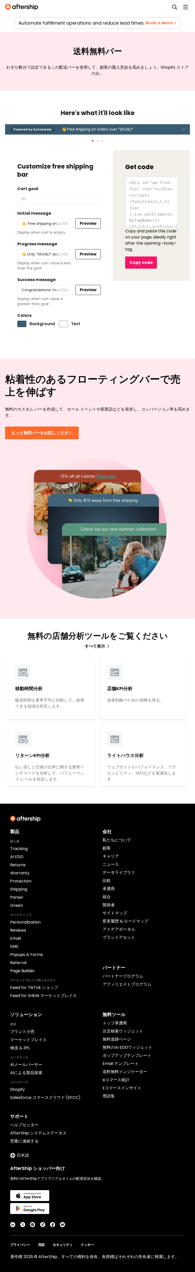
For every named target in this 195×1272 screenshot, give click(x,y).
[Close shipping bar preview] (184, 129)
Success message (36, 280)
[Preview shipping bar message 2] (97, 140)
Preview (88, 223)
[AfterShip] (23, 7)
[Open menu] (185, 7)
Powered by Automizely (32, 129)
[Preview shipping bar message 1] (92, 140)
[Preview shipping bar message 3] (102, 140)
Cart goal (27, 189)
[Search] (174, 7)
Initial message (34, 213)
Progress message (37, 244)
